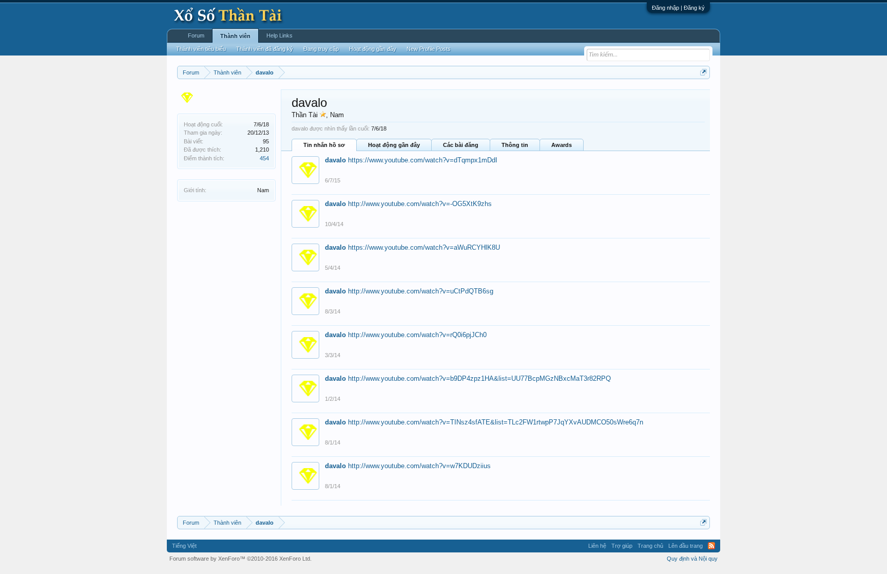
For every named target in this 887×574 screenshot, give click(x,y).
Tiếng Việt (184, 546)
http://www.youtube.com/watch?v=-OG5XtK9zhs (420, 204)
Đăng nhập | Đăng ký (678, 8)
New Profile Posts (429, 49)
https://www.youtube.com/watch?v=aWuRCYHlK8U (424, 247)
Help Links (279, 35)
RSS (711, 545)
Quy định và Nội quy (692, 559)
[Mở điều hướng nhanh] (703, 72)
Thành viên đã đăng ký (264, 49)
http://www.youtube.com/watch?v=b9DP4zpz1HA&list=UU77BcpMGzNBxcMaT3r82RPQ (479, 378)
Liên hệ (597, 546)
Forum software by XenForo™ (240, 559)
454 (264, 158)
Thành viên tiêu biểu (201, 49)
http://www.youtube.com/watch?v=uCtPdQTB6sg (420, 291)
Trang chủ (650, 546)
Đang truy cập (321, 49)
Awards (561, 145)
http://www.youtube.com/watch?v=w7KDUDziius (419, 466)
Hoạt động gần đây (394, 145)
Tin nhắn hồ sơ (324, 145)
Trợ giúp (621, 546)
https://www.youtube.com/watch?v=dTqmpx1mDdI (422, 160)
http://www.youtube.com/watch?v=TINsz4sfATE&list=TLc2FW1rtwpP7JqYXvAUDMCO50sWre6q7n (495, 422)
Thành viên (235, 36)
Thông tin (515, 145)
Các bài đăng (460, 145)
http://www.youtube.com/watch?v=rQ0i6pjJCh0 (417, 335)
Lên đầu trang (685, 546)
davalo (335, 160)
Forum (196, 35)
